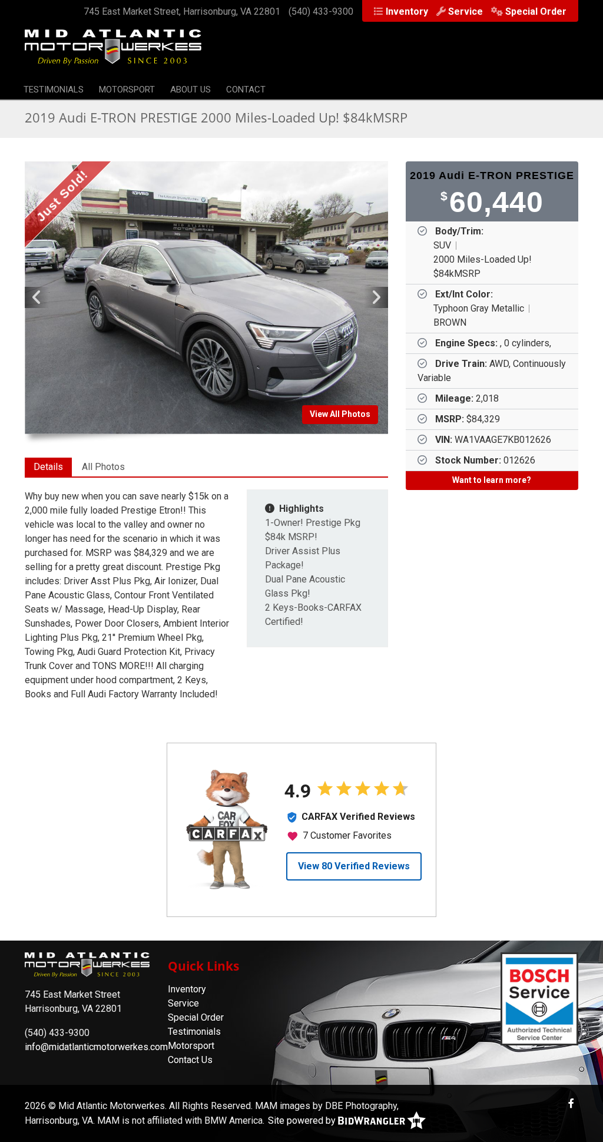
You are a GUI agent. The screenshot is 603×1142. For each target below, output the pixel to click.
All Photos (103, 466)
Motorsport (127, 89)
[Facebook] (571, 1103)
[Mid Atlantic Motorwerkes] (113, 53)
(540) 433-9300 (321, 11)
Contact (246, 89)
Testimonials (54, 89)
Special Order (535, 11)
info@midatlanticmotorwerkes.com (96, 1046)
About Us (190, 89)
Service (465, 11)
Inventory (407, 11)
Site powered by (303, 1120)
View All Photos (340, 414)
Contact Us (190, 1059)
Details (48, 466)
